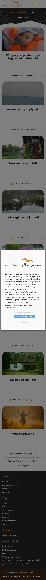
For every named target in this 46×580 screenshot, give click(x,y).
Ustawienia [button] (23, 322)
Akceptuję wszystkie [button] (24, 316)
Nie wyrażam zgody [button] (23, 313)
